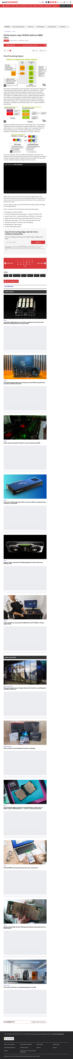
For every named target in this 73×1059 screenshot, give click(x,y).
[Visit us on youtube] (53, 2)
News (30, 6)
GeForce (30, 275)
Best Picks (7, 6)
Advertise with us (24, 1047)
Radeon (37, 275)
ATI (10, 275)
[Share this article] (5, 50)
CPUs (13, 6)
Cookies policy (56, 1044)
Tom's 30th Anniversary (18, 26)
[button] (68, 2)
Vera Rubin (62, 26)
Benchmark (17, 275)
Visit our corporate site (58, 1034)
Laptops (35, 6)
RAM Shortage (40, 26)
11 (29, 262)
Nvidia (6, 275)
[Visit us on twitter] (48, 2)
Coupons (55, 6)
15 (23, 264)
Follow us (36, 50)
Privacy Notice (8, 247)
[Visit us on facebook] (46, 2)
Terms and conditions (9, 1044)
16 (26, 264)
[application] (25, 178)
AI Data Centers (52, 26)
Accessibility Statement (9, 1047)
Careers (6, 1050)
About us (38, 1047)
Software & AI (48, 6)
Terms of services (22, 246)
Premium (63, 6)
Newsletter (44, 50)
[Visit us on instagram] (51, 2)
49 (25, 266)
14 (20, 264)
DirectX (24, 275)
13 (18, 264)
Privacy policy (39, 1044)
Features (6, 40)
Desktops (41, 6)
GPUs (17, 6)
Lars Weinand (14, 40)
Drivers (43, 275)
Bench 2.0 (30, 26)
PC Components (24, 6)
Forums (68, 6)
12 (32, 262)
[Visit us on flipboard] (55, 2)
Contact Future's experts (26, 1044)
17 (29, 264)
